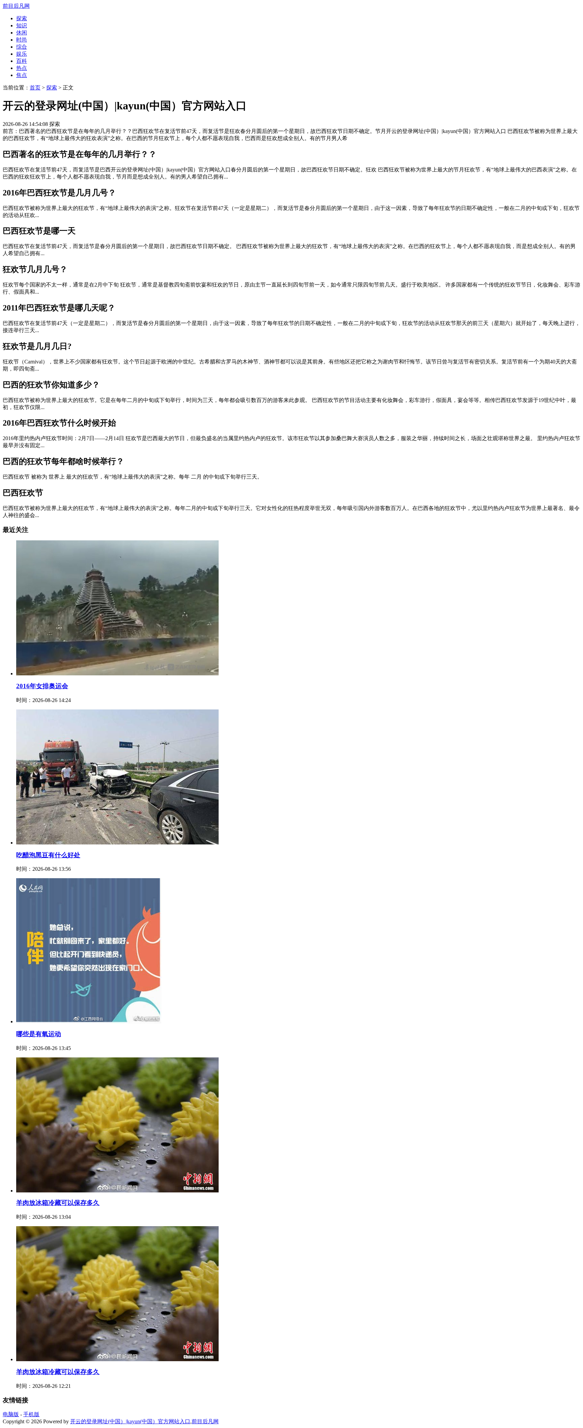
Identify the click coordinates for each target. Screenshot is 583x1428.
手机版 (31, 1414)
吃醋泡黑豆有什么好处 (48, 855)
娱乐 (21, 54)
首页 (35, 87)
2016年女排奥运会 (42, 686)
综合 (21, 47)
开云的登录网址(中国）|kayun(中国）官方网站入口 (130, 1421)
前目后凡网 (16, 6)
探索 (21, 18)
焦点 (21, 75)
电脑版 (11, 1414)
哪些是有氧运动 (38, 1034)
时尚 (21, 40)
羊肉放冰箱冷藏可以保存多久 (58, 1202)
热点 (21, 68)
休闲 (21, 32)
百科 (21, 61)
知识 (21, 25)
